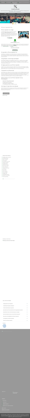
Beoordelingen (12, 15)
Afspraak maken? (6, 93)
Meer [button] (26, 15)
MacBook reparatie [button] (20, 13)
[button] (29, 0)
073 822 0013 (3, 2)
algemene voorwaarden (11, 416)
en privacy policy (16, 416)
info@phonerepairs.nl (14, 2)
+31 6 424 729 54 (8, 2)
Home (5, 13)
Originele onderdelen (20, 15)
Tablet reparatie (4, 15)
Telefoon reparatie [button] (11, 13)
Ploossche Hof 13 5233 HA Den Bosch (8, 405)
